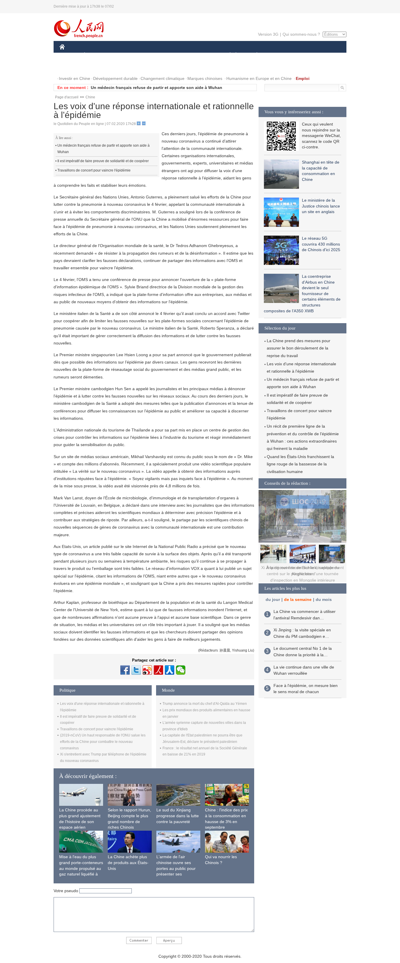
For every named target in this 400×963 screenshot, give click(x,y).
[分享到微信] (180, 670)
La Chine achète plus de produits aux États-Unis (128, 862)
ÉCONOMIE (95, 55)
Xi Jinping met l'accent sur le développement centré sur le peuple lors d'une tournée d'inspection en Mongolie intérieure (302, 573)
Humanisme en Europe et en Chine (259, 78)
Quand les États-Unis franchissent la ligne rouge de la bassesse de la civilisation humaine (300, 464)
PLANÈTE (253, 55)
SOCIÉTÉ (227, 55)
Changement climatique (162, 78)
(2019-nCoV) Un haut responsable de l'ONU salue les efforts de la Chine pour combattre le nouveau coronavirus (103, 741)
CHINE (69, 55)
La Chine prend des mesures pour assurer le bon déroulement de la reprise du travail (298, 348)
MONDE (122, 55)
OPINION (72, 66)
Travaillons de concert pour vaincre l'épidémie (94, 170)
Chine (90, 97)
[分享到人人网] (169, 670)
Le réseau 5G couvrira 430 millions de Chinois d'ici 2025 (321, 244)
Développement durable (115, 78)
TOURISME (303, 55)
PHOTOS (97, 66)
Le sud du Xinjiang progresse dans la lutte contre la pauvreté (177, 816)
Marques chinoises (204, 78)
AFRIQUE (147, 55)
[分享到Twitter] (136, 670)
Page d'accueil (66, 97)
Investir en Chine (74, 78)
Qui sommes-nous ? (301, 34)
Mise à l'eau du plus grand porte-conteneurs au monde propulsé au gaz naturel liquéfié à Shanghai (81, 868)
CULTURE (201, 55)
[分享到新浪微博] (147, 670)
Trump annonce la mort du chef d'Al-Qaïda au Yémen (205, 704)
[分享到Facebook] (125, 670)
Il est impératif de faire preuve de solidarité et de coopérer (103, 161)
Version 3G (268, 34)
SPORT (277, 55)
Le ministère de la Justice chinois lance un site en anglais (321, 206)
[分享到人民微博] (158, 670)
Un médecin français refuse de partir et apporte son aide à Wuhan (156, 87)
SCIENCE (174, 55)
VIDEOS (121, 66)
